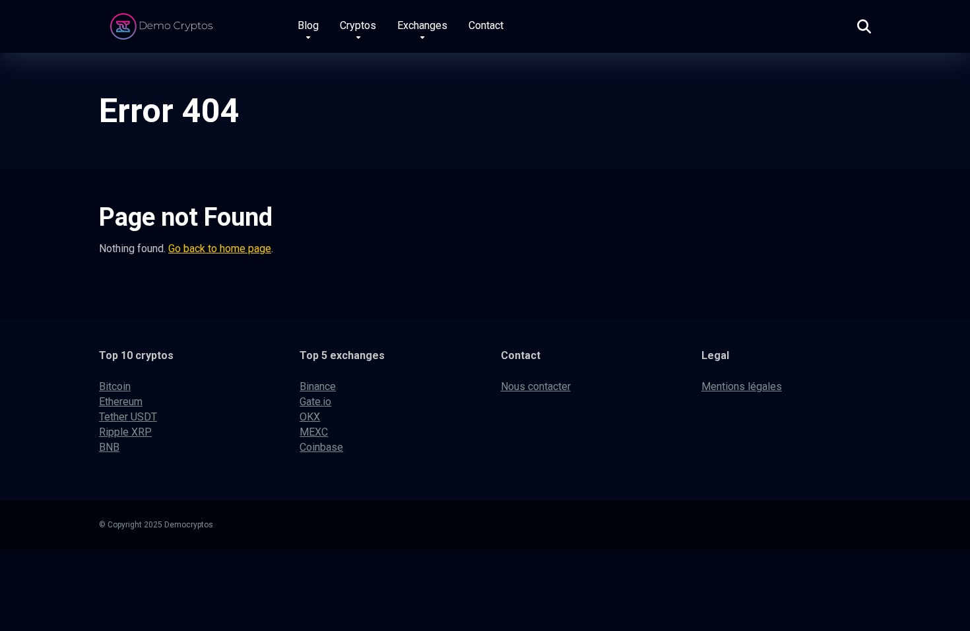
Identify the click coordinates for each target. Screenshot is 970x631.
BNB (109, 447)
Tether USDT (128, 417)
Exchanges (422, 25)
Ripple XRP (125, 432)
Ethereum (121, 401)
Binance (318, 386)
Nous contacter (536, 386)
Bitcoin (115, 386)
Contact (486, 25)
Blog (308, 25)
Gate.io (315, 401)
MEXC (314, 432)
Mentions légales (741, 386)
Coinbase (321, 447)
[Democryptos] (163, 21)
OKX (310, 417)
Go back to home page (219, 248)
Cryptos (358, 25)
